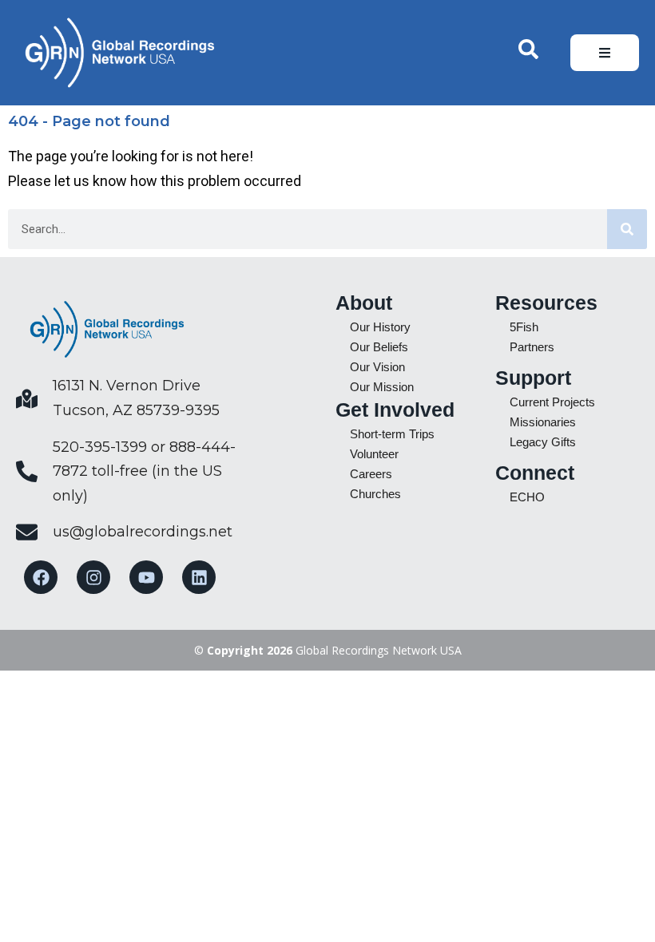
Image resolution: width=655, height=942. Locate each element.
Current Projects (552, 402)
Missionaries (543, 422)
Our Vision (377, 367)
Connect (534, 472)
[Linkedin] (199, 577)
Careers (371, 474)
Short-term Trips (392, 434)
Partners (532, 347)
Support (533, 377)
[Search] (627, 229)
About (363, 302)
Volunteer (374, 454)
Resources (546, 302)
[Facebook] (41, 577)
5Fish (524, 327)
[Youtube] (146, 577)
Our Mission (382, 387)
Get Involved (395, 409)
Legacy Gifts (543, 442)
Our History (380, 327)
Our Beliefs (379, 347)
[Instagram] (93, 577)
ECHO (527, 497)
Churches (375, 494)
